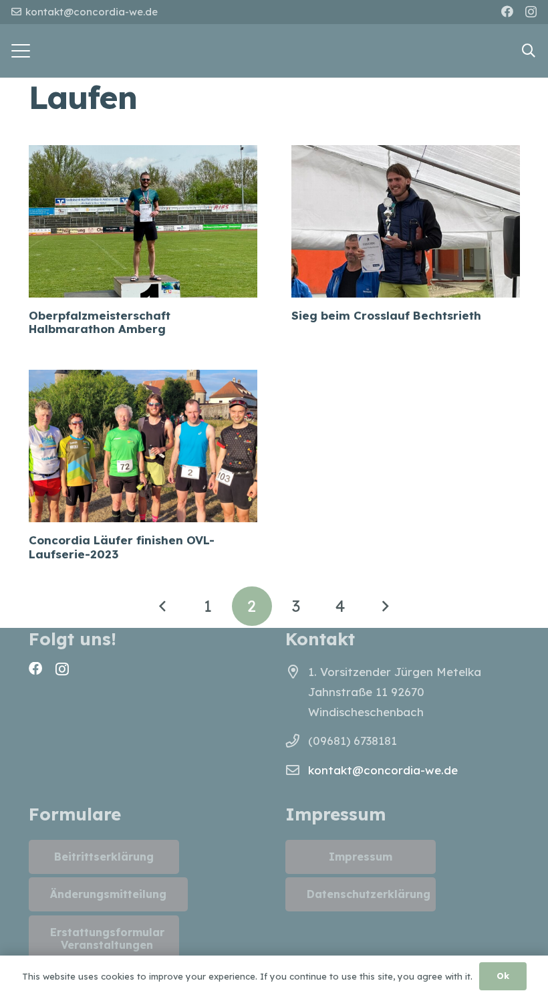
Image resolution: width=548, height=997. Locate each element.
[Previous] (164, 606)
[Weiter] (385, 606)
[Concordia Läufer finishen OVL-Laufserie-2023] (143, 446)
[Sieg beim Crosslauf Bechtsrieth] (405, 221)
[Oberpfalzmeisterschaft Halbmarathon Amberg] (143, 221)
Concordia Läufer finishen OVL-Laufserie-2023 (122, 546)
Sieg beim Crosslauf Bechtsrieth (386, 315)
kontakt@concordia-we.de (383, 770)
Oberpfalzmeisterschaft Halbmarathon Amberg (99, 322)
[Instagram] (531, 12)
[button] (20, 50)
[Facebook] (507, 11)
